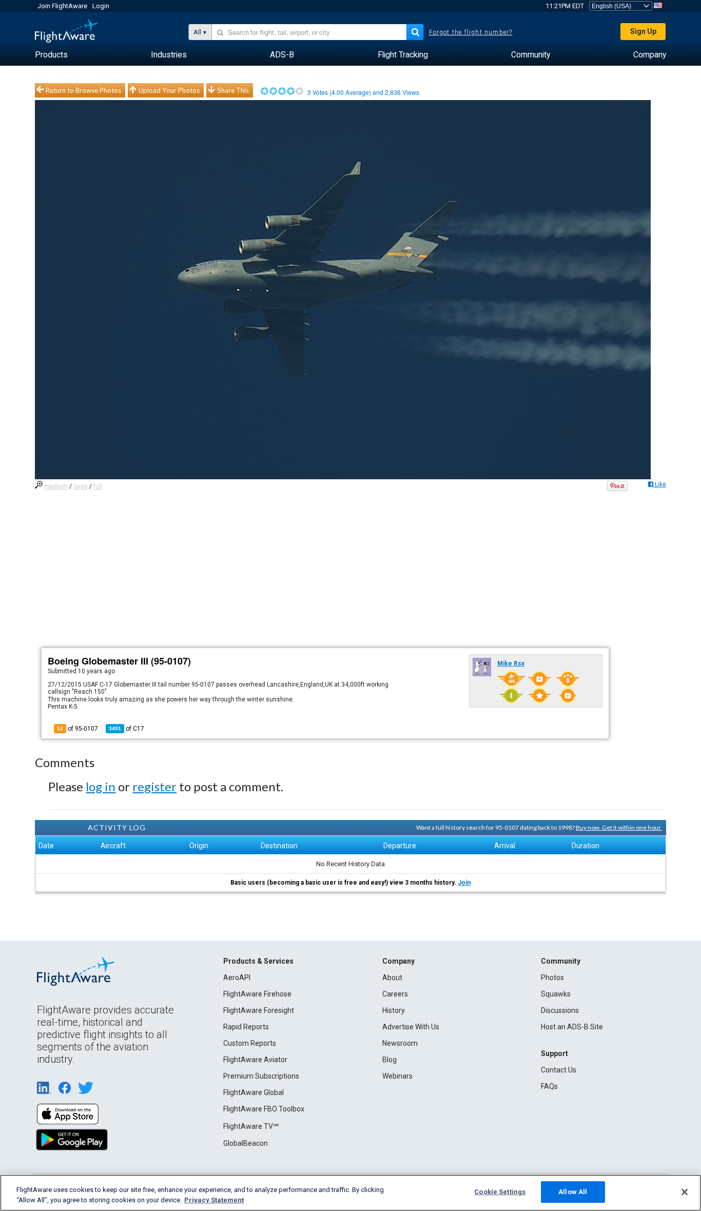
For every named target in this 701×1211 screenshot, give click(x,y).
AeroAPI (236, 977)
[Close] (684, 1192)
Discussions (560, 1010)
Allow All (572, 1192)
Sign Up (643, 31)
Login (100, 6)
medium (56, 486)
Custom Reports (249, 1043)
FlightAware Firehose (257, 994)
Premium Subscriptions (261, 1076)
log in (100, 786)
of (126, 728)
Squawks (556, 994)
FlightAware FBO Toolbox (263, 1109)
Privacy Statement (214, 1200)
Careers (395, 994)
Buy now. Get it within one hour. (619, 827)
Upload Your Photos (169, 90)
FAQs (549, 1086)
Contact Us (558, 1070)
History (393, 1010)
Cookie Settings (499, 1192)
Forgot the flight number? (471, 32)
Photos (552, 977)
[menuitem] (51, 55)
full (97, 486)
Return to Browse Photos (83, 90)
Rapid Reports (246, 1027)
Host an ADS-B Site (572, 1027)
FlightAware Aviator (255, 1060)
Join (464, 882)
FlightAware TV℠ (251, 1126)
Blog (389, 1060)
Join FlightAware (62, 6)
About (392, 977)
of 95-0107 (77, 728)
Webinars (397, 1076)
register (154, 786)
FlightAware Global (253, 1092)
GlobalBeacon (245, 1143)
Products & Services (258, 961)
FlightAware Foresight (258, 1010)
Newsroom (400, 1043)
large (80, 486)
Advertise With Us (410, 1027)
